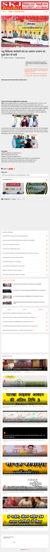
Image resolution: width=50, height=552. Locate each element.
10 (5, 521)
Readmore (32, 372)
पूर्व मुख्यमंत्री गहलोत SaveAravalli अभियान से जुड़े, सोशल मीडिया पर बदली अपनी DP (36, 191)
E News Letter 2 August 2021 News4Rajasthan (36, 75)
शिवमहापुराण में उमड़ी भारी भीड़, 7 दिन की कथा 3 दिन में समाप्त (18, 506)
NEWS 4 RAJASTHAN (16, 12)
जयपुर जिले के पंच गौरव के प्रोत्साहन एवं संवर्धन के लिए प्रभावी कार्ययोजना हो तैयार (23, 369)
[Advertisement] (12, 69)
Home (2, 48)
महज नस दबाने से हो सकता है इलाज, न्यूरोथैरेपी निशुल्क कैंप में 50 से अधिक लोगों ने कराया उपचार (28, 296)
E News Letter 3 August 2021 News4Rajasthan (36, 73)
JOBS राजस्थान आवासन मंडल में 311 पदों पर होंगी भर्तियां (17, 472)
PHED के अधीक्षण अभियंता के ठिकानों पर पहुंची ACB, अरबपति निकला (20, 524)
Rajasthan (8, 48)
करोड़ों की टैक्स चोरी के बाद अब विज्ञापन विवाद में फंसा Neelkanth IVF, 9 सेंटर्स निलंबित (27, 284)
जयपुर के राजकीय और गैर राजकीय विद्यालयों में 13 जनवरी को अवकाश (20, 489)
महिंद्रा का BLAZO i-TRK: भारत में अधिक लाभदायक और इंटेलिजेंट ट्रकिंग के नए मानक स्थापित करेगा (29, 290)
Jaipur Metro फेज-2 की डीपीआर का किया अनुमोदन (16, 420)
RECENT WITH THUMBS (9, 280)
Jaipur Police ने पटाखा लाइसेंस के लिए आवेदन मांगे (16, 403)
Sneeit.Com (27, 549)
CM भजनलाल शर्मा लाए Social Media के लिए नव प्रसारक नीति (19, 455)
